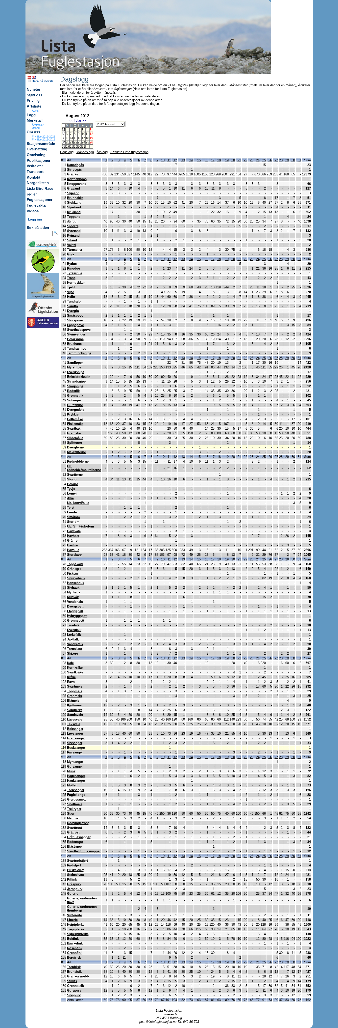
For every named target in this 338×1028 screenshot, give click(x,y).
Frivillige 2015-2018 (43, 139)
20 (67, 142)
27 (67, 146)
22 (75, 142)
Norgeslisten (38, 183)
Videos (33, 211)
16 (79, 138)
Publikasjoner (38, 161)
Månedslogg (85, 152)
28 (71, 146)
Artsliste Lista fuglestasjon (129, 152)
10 (83, 134)
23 (79, 142)
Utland (36, 127)
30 (79, 146)
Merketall (35, 120)
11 (87, 134)
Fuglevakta (36, 205)
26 (270, 160)
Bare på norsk (42, 81)
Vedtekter (35, 166)
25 (87, 142)
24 (83, 142)
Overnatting (37, 149)
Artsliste (34, 106)
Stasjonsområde (41, 144)
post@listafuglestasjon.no (157, 1022)
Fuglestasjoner (39, 200)
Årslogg (102, 152)
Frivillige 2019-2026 (43, 136)
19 (227, 160)
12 (175, 160)
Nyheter (33, 89)
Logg (31, 115)
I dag (77, 120)
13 (67, 138)
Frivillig (33, 101)
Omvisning (36, 155)
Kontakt (33, 177)
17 (83, 138)
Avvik (35, 110)
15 (75, 138)
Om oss (33, 132)
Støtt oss (34, 95)
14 (71, 138)
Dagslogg (66, 152)
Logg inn (35, 219)
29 (75, 146)
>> (84, 120)
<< (71, 120)
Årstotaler (38, 124)
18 (87, 138)
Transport (35, 172)
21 (71, 142)
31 (83, 146)
